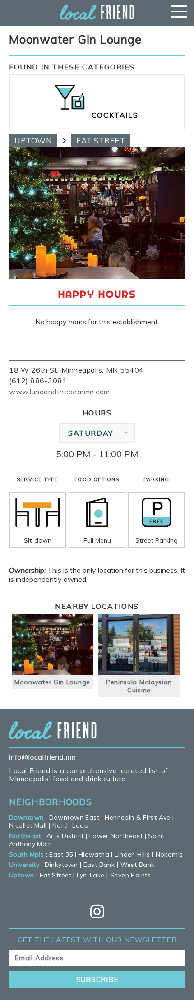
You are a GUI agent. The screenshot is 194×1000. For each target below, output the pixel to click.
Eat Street (100, 140)
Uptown (33, 140)
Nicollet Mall (27, 825)
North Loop (70, 825)
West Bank (137, 865)
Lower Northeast (116, 836)
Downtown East (74, 817)
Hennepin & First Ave (137, 817)
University (24, 865)
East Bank (99, 865)
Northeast (25, 836)
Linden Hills (132, 854)
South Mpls (26, 854)
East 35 (61, 854)
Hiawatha (94, 854)
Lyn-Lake (90, 875)
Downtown (26, 817)
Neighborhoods (50, 802)
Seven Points (130, 875)
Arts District (64, 836)
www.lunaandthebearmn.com (59, 391)
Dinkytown (61, 865)
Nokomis (169, 854)
